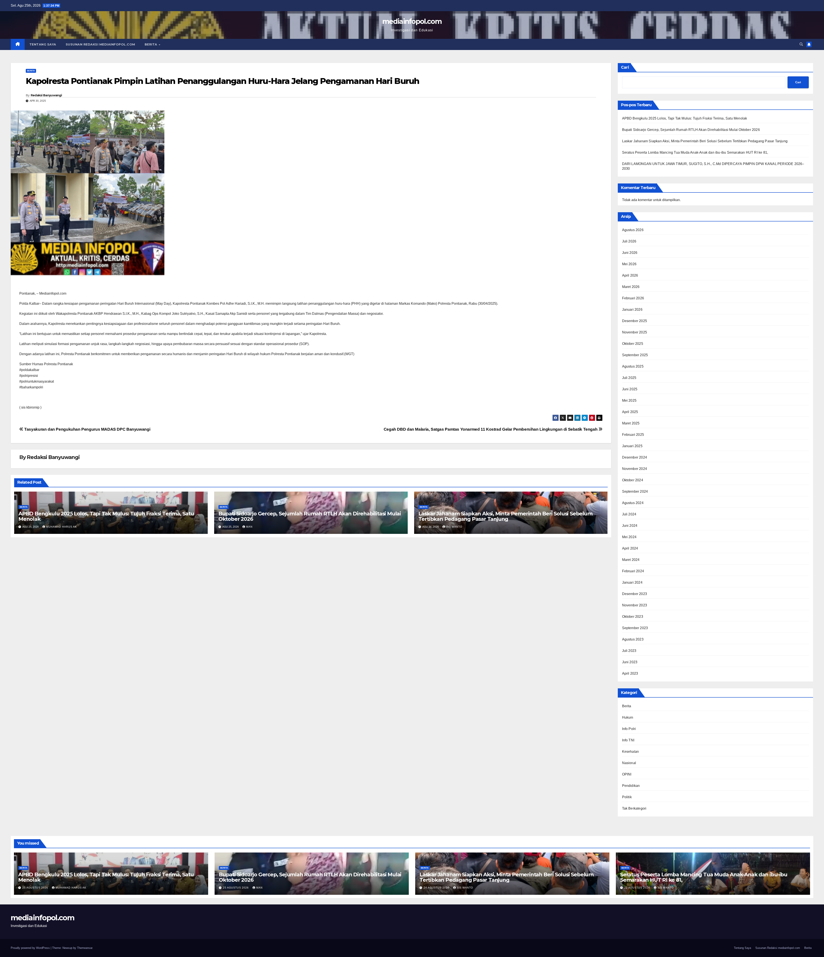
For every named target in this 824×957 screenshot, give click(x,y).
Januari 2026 (632, 309)
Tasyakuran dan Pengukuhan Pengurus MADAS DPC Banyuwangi (86, 429)
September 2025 (635, 355)
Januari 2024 (632, 582)
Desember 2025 (634, 321)
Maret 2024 (631, 560)
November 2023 (634, 605)
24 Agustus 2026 (437, 887)
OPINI (627, 774)
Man (249, 526)
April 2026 (630, 275)
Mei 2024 (629, 537)
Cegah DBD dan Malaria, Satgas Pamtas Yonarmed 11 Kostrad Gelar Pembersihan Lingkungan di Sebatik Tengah (491, 429)
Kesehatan (630, 751)
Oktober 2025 (632, 343)
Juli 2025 (629, 378)
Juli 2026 (629, 241)
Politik (627, 797)
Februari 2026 (633, 298)
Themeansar (84, 947)
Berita (151, 44)
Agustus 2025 (633, 366)
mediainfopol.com (412, 21)
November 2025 (634, 332)
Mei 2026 (629, 264)
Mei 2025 (629, 400)
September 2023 (635, 628)
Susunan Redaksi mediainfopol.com (100, 44)
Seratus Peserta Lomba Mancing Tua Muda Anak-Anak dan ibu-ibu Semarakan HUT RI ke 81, (695, 152)
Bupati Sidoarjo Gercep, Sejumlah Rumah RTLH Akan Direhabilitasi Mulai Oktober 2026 (309, 516)
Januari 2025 (632, 446)
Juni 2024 (630, 525)
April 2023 (630, 673)
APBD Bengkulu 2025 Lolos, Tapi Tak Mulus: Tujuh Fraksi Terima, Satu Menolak (106, 516)
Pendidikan (631, 785)
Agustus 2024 (633, 503)
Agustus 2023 (633, 639)
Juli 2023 (629, 651)
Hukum (627, 717)
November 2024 (634, 469)
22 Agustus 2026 (637, 887)
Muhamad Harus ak (61, 526)
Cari (625, 67)
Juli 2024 (629, 514)
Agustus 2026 (633, 230)
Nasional (629, 763)
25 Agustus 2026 (35, 887)
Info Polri (629, 729)
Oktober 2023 (632, 616)
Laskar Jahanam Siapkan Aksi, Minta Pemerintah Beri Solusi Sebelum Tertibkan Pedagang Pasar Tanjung (505, 516)
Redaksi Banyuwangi (46, 95)
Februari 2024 (633, 571)
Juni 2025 (630, 389)
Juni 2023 (630, 662)
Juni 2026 (630, 252)
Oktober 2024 (632, 480)
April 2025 (630, 412)
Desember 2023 (634, 594)
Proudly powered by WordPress (31, 947)
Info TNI (628, 740)
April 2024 (630, 548)
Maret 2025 (631, 423)
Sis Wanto (454, 526)
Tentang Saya (42, 44)
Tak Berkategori (634, 808)
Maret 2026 (631, 287)
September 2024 (635, 491)
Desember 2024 (634, 457)
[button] (801, 44)
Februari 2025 (633, 434)
